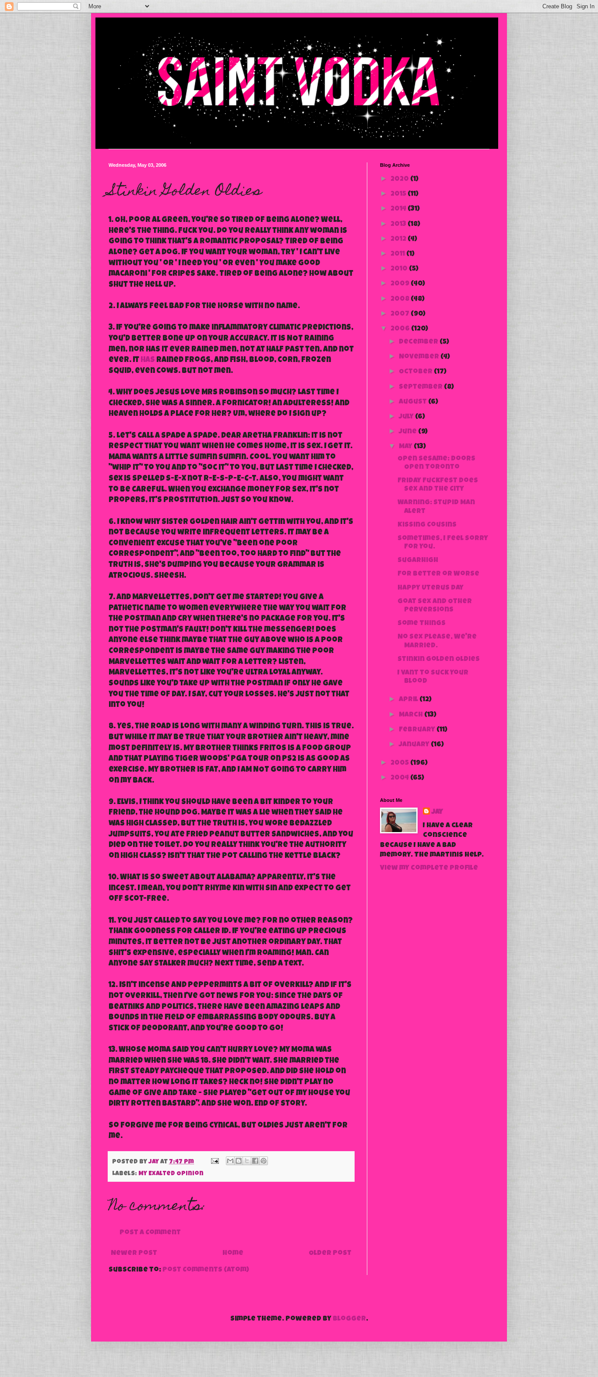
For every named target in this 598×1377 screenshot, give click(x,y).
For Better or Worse (438, 574)
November (419, 357)
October (416, 372)
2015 (399, 194)
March (411, 715)
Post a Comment (150, 1232)
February (417, 730)
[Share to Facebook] (255, 1160)
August (413, 402)
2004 (400, 778)
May (406, 446)
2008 (400, 299)
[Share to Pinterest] (263, 1160)
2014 (399, 209)
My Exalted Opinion (171, 1174)
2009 (400, 284)
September (421, 387)
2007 (400, 314)
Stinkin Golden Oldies (438, 659)
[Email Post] (214, 1162)
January (415, 744)
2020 (400, 179)
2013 (399, 224)
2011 (398, 254)
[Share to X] (247, 1160)
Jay (437, 812)
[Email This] (230, 1160)
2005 (400, 763)
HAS (148, 360)
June (408, 432)
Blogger (349, 1319)
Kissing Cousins (427, 525)
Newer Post (134, 1253)
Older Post (330, 1253)
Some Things (421, 623)
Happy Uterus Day (430, 588)
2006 (400, 329)
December (419, 342)
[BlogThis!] (238, 1160)
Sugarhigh (417, 560)
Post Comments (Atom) (205, 1270)
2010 (399, 269)
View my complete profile (429, 868)
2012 (399, 239)
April (409, 699)
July (407, 417)
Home (232, 1253)
